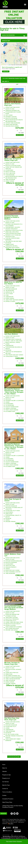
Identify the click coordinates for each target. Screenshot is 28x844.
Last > (18, 756)
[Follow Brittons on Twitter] (14, 813)
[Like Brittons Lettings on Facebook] (11, 813)
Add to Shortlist (19, 135)
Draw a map (5, 71)
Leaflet (9, 64)
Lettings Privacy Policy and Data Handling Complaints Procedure (12, 806)
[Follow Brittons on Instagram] (17, 813)
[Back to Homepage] (25, 4)
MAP (25, 84)
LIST (17, 84)
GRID (21, 84)
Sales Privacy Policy (7, 802)
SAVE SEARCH (11, 84)
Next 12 (7, 81)
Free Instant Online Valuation (14, 841)
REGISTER (3, 813)
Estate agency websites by (13, 822)
